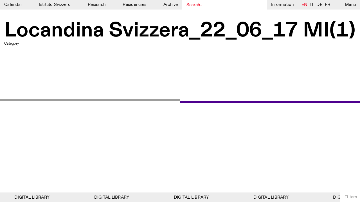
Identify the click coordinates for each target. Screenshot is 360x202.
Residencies (134, 4)
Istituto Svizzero (55, 4)
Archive (170, 4)
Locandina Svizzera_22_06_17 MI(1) (180, 31)
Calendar (13, 4)
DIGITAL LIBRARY (31, 197)
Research (97, 4)
